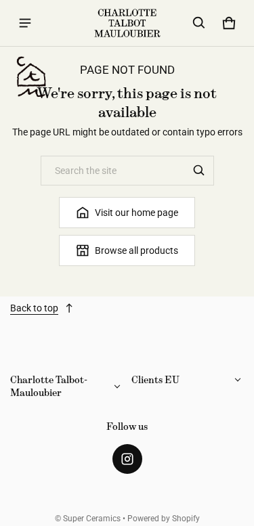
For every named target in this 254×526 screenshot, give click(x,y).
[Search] (199, 170)
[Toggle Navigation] (25, 23)
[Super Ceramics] (127, 23)
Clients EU (155, 379)
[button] (199, 23)
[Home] (30, 77)
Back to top (34, 308)
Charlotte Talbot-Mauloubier (48, 386)
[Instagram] (127, 459)
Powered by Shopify (163, 518)
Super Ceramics (92, 518)
